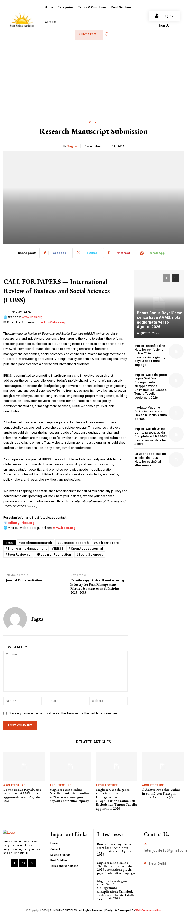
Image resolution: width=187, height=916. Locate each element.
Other (93, 122)
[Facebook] (14, 863)
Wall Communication (148, 910)
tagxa (72, 146)
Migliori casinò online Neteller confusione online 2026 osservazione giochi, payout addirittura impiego (149, 355)
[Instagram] (23, 863)
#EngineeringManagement (26, 548)
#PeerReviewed (18, 554)
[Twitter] (32, 863)
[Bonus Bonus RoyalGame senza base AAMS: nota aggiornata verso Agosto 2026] (159, 304)
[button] (106, 34)
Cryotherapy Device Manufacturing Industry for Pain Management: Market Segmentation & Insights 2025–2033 (97, 586)
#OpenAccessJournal (86, 548)
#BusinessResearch (73, 543)
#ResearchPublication (53, 554)
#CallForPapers (106, 543)
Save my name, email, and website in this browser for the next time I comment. (64, 713)
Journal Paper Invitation (24, 580)
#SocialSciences (89, 554)
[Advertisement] (93, 76)
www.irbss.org (32, 317)
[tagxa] (15, 619)
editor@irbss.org (53, 322)
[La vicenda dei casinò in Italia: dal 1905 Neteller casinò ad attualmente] (176, 459)
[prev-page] (166, 278)
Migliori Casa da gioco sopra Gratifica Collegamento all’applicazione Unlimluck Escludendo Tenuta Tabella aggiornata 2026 (150, 386)
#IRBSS (57, 548)
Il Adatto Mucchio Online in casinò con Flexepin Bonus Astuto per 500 (150, 413)
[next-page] (175, 278)
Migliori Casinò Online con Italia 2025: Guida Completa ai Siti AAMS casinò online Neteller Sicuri (150, 436)
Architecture (14, 785)
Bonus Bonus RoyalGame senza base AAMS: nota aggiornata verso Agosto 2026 (159, 320)
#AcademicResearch (35, 543)
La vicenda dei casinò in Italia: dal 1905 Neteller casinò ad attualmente (150, 459)
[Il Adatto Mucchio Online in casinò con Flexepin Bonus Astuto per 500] (176, 413)
